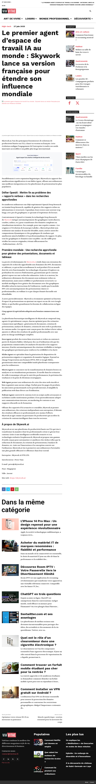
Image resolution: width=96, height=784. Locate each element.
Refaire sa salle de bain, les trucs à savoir (83, 52)
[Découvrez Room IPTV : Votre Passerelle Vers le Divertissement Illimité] (10, 570)
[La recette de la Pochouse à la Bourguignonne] (70, 63)
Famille (79, 168)
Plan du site (6, 762)
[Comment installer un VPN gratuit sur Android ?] (10, 692)
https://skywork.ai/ (18, 478)
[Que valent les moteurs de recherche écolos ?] (38, 754)
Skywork (8, 220)
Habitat (79, 46)
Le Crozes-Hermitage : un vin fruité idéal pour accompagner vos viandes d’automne (85, 125)
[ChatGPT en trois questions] (10, 597)
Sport (78, 154)
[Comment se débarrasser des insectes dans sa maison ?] (70, 138)
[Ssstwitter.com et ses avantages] (10, 617)
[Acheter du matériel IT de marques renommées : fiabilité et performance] (10, 546)
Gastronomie (81, 61)
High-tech (6, 26)
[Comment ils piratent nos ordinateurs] (38, 769)
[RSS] (13, 759)
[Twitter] (8, 489)
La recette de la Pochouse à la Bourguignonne (82, 66)
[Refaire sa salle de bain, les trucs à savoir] (70, 48)
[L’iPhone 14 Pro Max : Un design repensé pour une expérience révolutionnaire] (10, 524)
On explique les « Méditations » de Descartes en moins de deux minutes (79, 743)
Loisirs (79, 76)
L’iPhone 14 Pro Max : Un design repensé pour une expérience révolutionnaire (40, 524)
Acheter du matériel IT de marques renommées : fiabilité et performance (39, 546)
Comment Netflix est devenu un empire (52, 743)
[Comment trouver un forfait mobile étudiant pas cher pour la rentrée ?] (10, 668)
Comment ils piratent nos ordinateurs (50, 770)
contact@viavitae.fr (10, 754)
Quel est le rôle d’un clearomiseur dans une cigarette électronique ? (38, 641)
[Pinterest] (12, 489)
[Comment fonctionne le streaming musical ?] (70, 34)
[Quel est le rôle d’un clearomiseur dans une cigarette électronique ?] (10, 641)
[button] (90, 11)
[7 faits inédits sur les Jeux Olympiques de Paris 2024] (70, 156)
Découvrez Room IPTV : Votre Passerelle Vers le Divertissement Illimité (38, 570)
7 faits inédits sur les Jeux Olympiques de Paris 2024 (84, 159)
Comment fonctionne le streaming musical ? (84, 37)
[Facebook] (4, 489)
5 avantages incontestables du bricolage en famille (84, 174)
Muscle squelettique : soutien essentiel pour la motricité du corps (49, 719)
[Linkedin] (8, 759)
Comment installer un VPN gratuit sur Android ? (40, 690)
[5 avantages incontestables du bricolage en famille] (70, 170)
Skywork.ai (31, 262)
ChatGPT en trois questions (41, 594)
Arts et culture (82, 32)
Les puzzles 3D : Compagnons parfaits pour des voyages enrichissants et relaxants (85, 84)
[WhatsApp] (17, 489)
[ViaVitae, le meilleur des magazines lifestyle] (9, 11)
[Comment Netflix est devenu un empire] (38, 742)
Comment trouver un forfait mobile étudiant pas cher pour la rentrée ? (41, 668)
